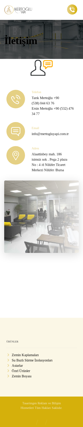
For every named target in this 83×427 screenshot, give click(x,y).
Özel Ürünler (21, 371)
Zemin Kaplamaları (25, 355)
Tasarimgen (29, 403)
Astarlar (17, 365)
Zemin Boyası (21, 376)
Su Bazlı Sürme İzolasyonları (32, 360)
